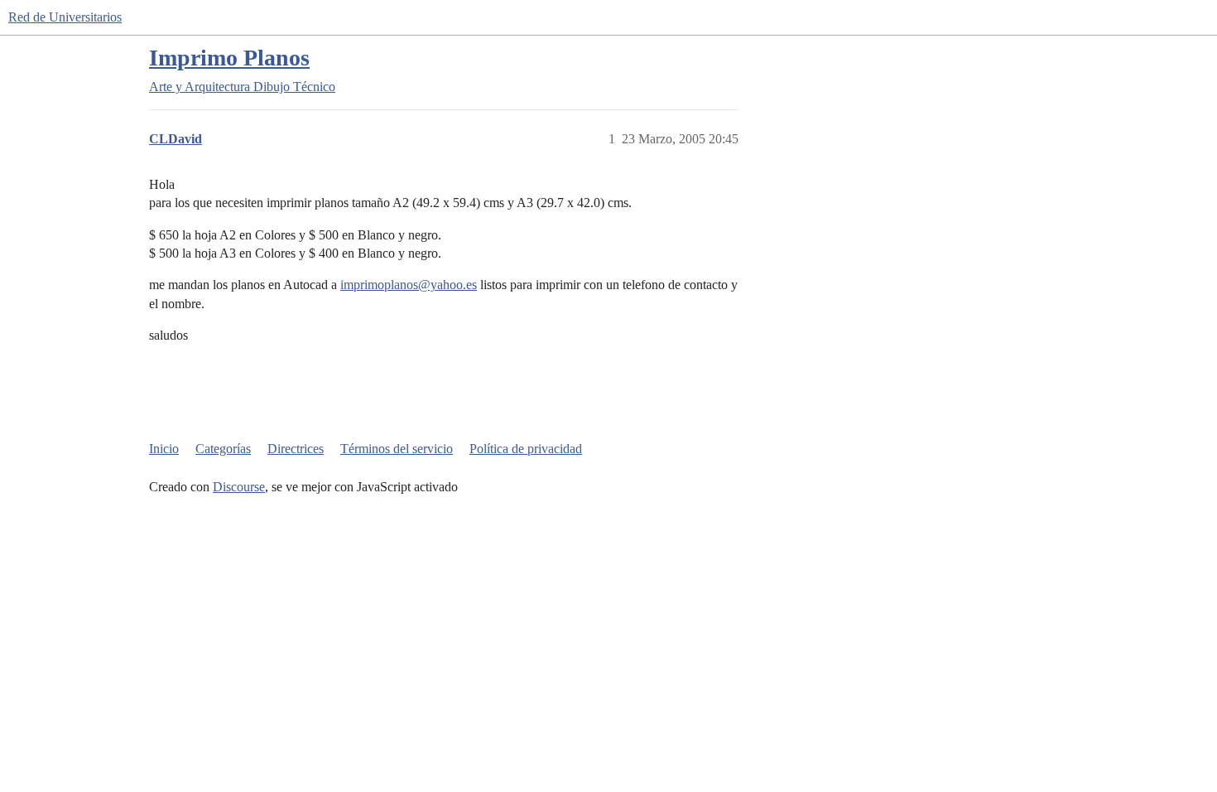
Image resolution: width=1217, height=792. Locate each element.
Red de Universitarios (65, 17)
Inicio (164, 449)
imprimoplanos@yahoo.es (408, 285)
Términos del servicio (396, 449)
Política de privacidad (525, 449)
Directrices (295, 449)
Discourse (239, 487)
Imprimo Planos (229, 57)
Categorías (223, 449)
